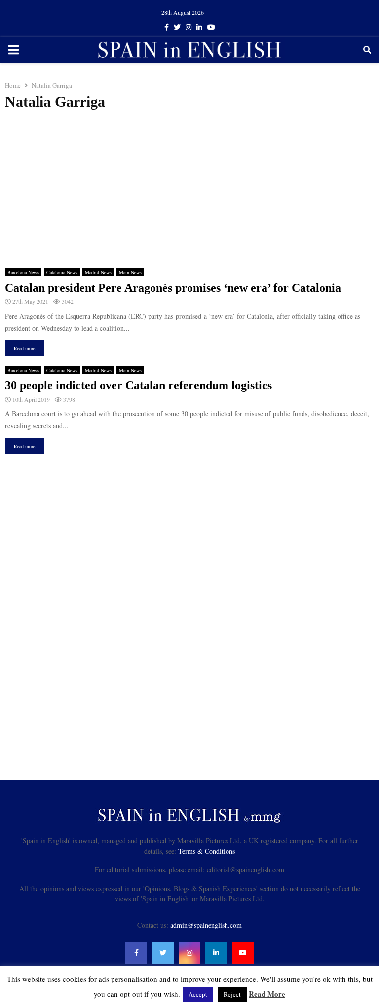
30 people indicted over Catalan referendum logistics (138, 385)
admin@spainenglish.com (206, 925)
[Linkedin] (216, 953)
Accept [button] (198, 994)
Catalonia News (61, 272)
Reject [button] (232, 994)
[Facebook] (136, 953)
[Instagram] (189, 953)
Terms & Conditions (206, 851)
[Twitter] (163, 953)
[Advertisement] (189, 189)
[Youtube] (243, 953)
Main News (130, 272)
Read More (267, 993)
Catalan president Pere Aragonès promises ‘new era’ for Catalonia (173, 287)
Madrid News (98, 272)
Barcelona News (23, 272)
